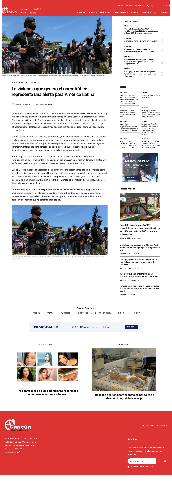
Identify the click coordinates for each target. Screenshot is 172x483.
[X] (166, 6)
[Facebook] (160, 6)
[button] (152, 6)
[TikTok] (150, 479)
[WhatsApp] (105, 104)
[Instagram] (163, 6)
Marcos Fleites (24, 105)
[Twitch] (155, 479)
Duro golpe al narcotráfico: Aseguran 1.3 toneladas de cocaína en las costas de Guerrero (141, 74)
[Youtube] (169, 6)
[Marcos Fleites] (14, 104)
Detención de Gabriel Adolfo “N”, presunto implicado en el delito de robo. (140, 50)
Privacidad (149, 466)
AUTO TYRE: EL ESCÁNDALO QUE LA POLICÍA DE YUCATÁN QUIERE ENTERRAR (128, 144)
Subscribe (161, 461)
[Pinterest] (99, 104)
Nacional (17, 83)
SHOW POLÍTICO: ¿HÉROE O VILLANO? (140, 41)
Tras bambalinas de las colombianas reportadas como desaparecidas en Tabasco (47, 392)
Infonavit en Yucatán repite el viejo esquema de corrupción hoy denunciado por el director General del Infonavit (150, 129)
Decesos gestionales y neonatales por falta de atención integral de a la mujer (124, 396)
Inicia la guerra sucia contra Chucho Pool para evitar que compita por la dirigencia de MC (139, 61)
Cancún (127, 38)
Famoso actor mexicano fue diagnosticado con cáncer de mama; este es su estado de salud (150, 144)
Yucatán (144, 121)
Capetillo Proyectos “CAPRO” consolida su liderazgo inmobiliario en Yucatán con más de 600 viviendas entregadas (141, 31)
